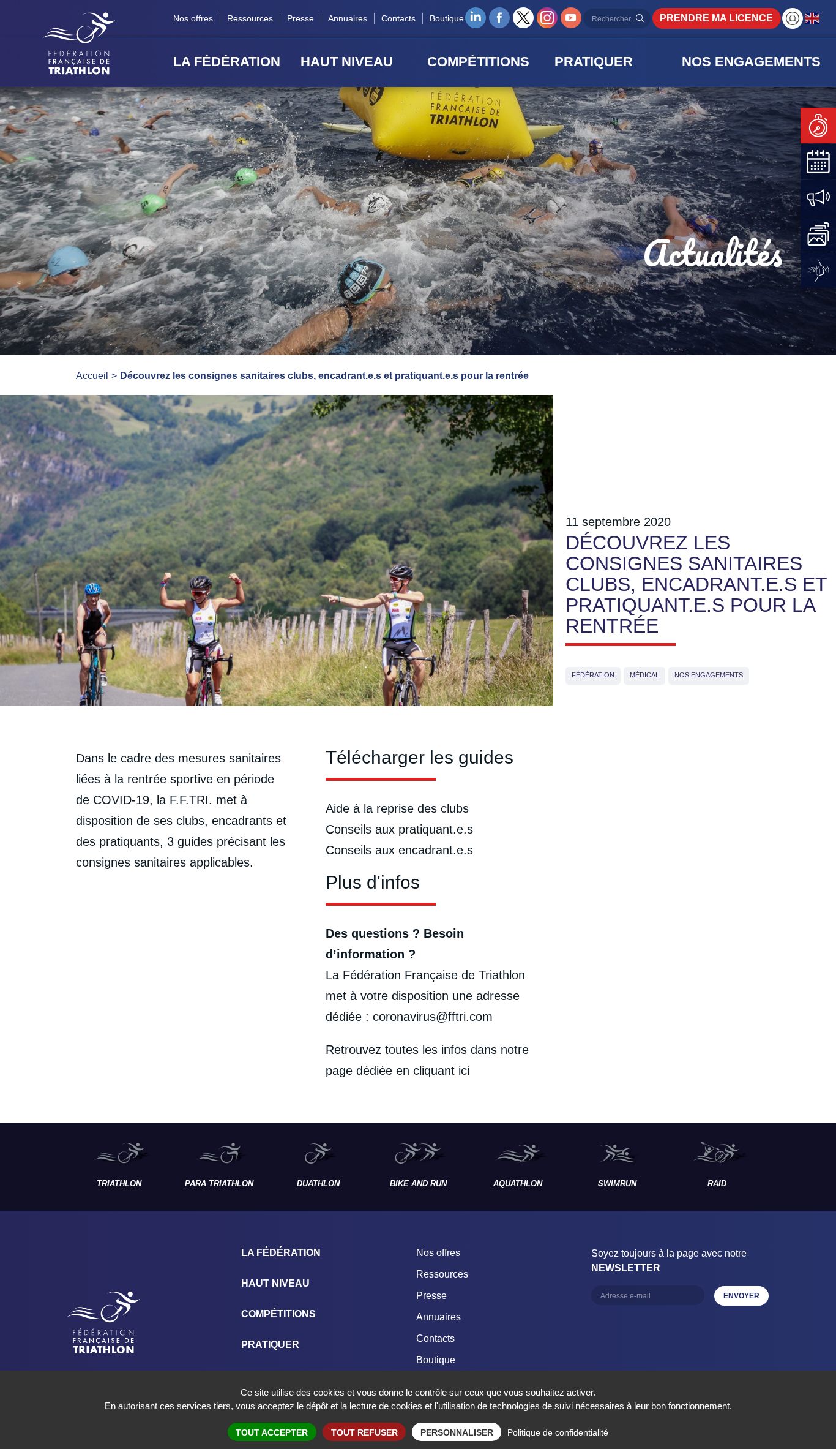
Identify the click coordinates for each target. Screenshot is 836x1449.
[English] (813, 17)
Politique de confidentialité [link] (557, 1432)
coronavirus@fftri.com (433, 1016)
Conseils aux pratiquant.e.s (399, 829)
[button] (233, 62)
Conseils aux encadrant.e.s (399, 850)
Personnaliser (456, 1432)
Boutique (447, 18)
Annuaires (347, 18)
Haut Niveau (275, 1283)
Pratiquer (270, 1344)
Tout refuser (364, 1432)
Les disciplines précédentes (35, 1166)
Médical (644, 675)
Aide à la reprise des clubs (397, 808)
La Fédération (281, 1253)
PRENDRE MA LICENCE (716, 18)
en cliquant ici (432, 1070)
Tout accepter (272, 1432)
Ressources (250, 18)
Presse (300, 18)
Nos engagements (708, 675)
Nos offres (193, 18)
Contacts (398, 18)
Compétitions (278, 1314)
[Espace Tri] (792, 18)
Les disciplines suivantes (801, 1166)
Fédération (593, 675)
